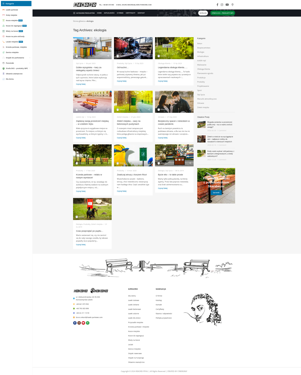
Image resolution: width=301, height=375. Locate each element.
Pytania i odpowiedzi (164, 313)
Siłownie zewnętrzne (136, 362)
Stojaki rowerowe (135, 353)
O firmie (159, 296)
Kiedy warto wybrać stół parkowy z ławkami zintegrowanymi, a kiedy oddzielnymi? (220, 153)
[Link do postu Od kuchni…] (133, 48)
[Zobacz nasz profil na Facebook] (217, 4)
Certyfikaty (160, 309)
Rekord (81, 56)
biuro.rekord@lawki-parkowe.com (89, 317)
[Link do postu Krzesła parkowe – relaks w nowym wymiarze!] (92, 155)
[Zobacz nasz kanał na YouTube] (227, 4)
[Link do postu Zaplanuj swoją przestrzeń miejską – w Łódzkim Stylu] (92, 102)
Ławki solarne (133, 313)
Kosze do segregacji (136, 336)
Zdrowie (161, 117)
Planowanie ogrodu (205, 73)
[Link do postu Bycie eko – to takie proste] (174, 155)
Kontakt (159, 305)
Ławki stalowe (133, 300)
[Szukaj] (194, 13)
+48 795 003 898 (82, 308)
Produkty (120, 63)
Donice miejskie (134, 349)
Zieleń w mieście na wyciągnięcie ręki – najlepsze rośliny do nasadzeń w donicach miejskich (220, 139)
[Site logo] (85, 4)
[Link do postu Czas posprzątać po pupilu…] (92, 209)
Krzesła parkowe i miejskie (138, 327)
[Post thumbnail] (201, 126)
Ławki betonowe (134, 309)
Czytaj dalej (81, 84)
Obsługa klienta (164, 63)
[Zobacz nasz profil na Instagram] (222, 4)
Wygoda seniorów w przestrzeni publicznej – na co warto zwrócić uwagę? (219, 124)
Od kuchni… (123, 67)
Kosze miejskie (134, 331)
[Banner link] (216, 186)
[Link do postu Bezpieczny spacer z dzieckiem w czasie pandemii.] (174, 102)
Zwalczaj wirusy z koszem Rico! (132, 174)
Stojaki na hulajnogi (136, 358)
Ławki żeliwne (133, 305)
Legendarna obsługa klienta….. (172, 67)
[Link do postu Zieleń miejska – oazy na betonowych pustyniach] (133, 102)
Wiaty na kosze (134, 340)
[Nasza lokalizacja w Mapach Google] (232, 4)
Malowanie (201, 65)
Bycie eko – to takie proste (170, 174)
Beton (199, 43)
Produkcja (201, 77)
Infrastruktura (203, 56)
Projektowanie (203, 86)
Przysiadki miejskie (135, 322)
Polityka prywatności (164, 318)
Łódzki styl (80, 117)
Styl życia (79, 63)
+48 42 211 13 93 (82, 313)
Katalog (159, 300)
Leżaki (130, 344)
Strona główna (79, 21)
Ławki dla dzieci (134, 318)
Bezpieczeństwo (203, 48)
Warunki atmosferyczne (207, 99)
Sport (199, 90)
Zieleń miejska (122, 117)
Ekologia (161, 170)
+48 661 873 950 (82, 304)
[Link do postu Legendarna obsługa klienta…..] (174, 48)
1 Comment (221, 130)
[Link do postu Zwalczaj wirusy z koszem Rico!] (133, 155)
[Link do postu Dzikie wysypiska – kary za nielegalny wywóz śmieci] (92, 48)
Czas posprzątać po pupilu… (89, 231)
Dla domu (132, 296)
